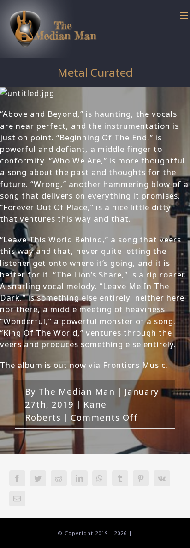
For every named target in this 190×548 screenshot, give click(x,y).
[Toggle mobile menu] (185, 15)
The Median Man (76, 391)
